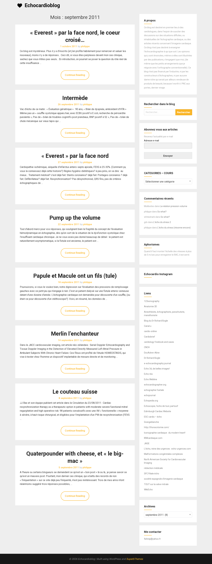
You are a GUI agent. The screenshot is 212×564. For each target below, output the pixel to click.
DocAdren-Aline (152, 352)
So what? (162, 211)
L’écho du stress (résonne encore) (174, 227)
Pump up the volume (75, 218)
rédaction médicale (153, 468)
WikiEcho (148, 489)
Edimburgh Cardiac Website (157, 411)
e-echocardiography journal (157, 363)
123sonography (151, 301)
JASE (146, 443)
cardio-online (150, 331)
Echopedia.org (151, 400)
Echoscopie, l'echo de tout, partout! (161, 406)
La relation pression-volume (173, 206)
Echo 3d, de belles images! (157, 368)
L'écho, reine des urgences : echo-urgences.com (167, 448)
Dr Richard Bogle (152, 358)
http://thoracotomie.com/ (156, 427)
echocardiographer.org (155, 384)
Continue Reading (75, 75)
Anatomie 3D (150, 306)
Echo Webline (150, 379)
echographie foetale (154, 390)
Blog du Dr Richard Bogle (156, 320)
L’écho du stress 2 (162, 222)
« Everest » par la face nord (75, 156)
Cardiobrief (149, 336)
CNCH (147, 347)
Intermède (75, 98)
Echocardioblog (42, 5)
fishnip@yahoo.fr (152, 539)
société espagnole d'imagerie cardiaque (163, 479)
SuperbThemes (134, 558)
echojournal (150, 395)
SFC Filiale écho (151, 473)
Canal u (147, 326)
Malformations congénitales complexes (163, 454)
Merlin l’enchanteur (75, 333)
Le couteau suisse (75, 392)
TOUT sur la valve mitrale (156, 484)
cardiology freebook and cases (159, 342)
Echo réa (148, 374)
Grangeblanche (151, 422)
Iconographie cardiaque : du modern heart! (164, 432)
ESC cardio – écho (153, 417)
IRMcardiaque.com (153, 438)
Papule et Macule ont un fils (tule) (75, 276)
